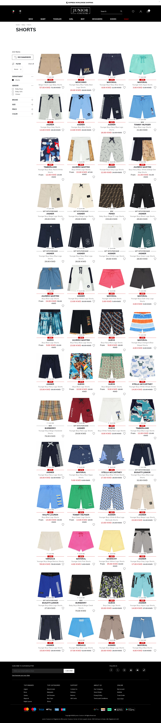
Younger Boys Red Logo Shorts (81, 431)
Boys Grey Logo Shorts (111, 605)
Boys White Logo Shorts (81, 170)
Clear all (31, 64)
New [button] (31, 19)
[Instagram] (124, 670)
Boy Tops (50, 698)
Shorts (29, 25)
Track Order (121, 695)
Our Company (98, 689)
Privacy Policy (98, 695)
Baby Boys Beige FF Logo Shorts (111, 216)
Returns (72, 695)
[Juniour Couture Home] (80, 10)
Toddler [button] (57, 19)
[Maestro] (33, 709)
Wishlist (119, 692)
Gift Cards (73, 698)
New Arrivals (51, 689)
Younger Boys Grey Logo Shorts (112, 170)
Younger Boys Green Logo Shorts (142, 256)
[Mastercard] (26, 709)
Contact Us (73, 689)
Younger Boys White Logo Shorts (111, 256)
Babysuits (50, 692)
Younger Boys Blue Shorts (81, 127)
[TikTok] (144, 670)
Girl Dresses (51, 695)
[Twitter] (117, 670)
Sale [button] (126, 19)
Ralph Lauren (28, 701)
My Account (120, 689)
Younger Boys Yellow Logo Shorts (111, 561)
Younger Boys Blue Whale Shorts (111, 475)
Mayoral (26, 698)
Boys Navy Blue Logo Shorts (81, 343)
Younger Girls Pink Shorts (111, 299)
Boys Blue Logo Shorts (142, 127)
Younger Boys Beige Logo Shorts (50, 216)
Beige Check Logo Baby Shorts (50, 85)
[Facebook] (111, 670)
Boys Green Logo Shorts (81, 517)
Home (18, 25)
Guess (26, 695)
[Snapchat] (131, 670)
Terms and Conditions (101, 698)
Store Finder (98, 692)
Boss (25, 692)
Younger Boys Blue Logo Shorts (142, 431)
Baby (23, 25)
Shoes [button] (113, 19)
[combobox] (111, 11)
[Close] (159, 1)
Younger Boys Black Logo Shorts (142, 216)
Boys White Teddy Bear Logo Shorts (111, 431)
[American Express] (57, 709)
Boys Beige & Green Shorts (112, 387)
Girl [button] (71, 19)
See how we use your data (21, 675)
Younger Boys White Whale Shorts (142, 387)
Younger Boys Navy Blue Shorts (112, 85)
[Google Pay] (96, 709)
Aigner (26, 689)
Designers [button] (97, 19)
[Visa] (41, 709)
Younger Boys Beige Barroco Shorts (50, 561)
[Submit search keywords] (121, 11)
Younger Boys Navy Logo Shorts (50, 387)
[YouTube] (137, 670)
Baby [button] (43, 19)
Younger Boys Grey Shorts (50, 127)
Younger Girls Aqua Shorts (142, 85)
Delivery (72, 692)
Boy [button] (82, 19)
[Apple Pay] (49, 709)
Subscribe (69, 671)
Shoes (49, 701)
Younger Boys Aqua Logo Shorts (142, 605)
